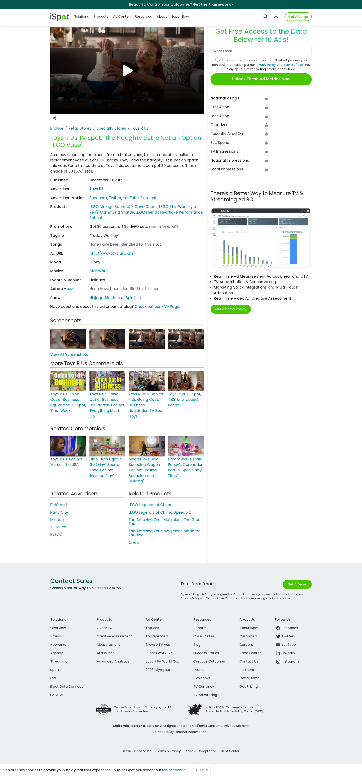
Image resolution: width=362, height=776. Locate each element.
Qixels (134, 542)
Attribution (106, 653)
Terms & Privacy (168, 751)
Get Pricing (248, 686)
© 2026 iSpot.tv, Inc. (137, 751)
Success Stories (206, 653)
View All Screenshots (69, 354)
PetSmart (58, 504)
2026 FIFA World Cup (163, 661)
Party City (59, 512)
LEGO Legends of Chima (151, 504)
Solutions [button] (81, 16)
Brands (56, 636)
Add (70, 289)
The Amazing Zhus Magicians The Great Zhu (165, 521)
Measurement (108, 644)
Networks (58, 644)
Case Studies (203, 636)
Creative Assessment (114, 636)
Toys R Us (98, 188)
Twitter (115, 197)
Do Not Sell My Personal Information (179, 732)
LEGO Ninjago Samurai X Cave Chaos (123, 206)
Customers (248, 636)
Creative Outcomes (209, 661)
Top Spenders (157, 636)
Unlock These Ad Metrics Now (261, 79)
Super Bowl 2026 (159, 653)
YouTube (131, 197)
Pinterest (148, 197)
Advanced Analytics (113, 661)
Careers (246, 644)
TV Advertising (205, 694)
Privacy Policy (266, 65)
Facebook (98, 197)
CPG (54, 678)
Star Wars (98, 270)
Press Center (250, 653)
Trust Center (229, 751)
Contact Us (248, 661)
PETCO (56, 534)
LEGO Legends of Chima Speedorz (160, 512)
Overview (58, 627)
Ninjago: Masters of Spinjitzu (115, 297)
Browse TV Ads (158, 644)
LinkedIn (288, 653)
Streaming (58, 661)
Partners (246, 669)
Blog (196, 644)
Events (198, 669)
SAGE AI (56, 694)
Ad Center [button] (121, 16)
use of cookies (173, 770)
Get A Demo (298, 16)
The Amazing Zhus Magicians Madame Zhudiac (164, 533)
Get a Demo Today (230, 309)
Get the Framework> (213, 4)
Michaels (58, 519)
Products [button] (100, 16)
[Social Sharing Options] (54, 118)
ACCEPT (202, 770)
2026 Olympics (158, 669)
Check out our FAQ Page (157, 306)
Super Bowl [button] (180, 16)
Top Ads (152, 627)
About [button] (162, 16)
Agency (56, 653)
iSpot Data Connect (66, 686)
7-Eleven (58, 527)
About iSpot (249, 627)
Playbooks (201, 678)
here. (245, 726)
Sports (55, 669)
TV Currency (203, 686)
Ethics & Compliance (200, 751)
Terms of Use (293, 65)
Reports (200, 627)
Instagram (290, 661)
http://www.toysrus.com (111, 253)
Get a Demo (249, 678)
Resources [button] (143, 16)
